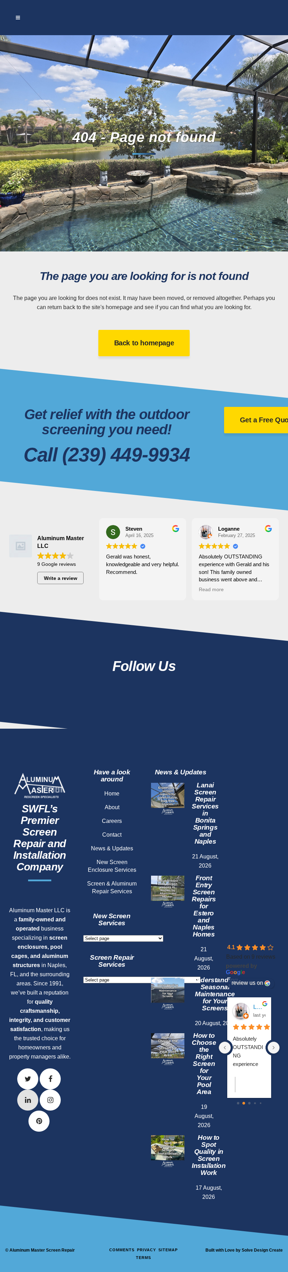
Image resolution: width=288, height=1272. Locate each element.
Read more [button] (211, 589)
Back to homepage (144, 343)
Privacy (146, 1250)
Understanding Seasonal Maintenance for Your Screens (215, 994)
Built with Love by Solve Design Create (244, 1250)
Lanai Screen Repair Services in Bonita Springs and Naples (205, 813)
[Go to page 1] (243, 1103)
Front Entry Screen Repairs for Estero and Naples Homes (204, 906)
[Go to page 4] (260, 1103)
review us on (247, 983)
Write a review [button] (60, 578)
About (112, 807)
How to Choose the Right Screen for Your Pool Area (204, 1063)
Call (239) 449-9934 (107, 455)
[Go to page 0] (238, 1103)
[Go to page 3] (255, 1103)
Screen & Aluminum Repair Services (112, 887)
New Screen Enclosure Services (112, 866)
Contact (112, 835)
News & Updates (112, 848)
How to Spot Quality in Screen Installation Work (208, 1155)
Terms (143, 1257)
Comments (122, 1250)
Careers (112, 821)
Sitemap (168, 1250)
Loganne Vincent (259, 1007)
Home (111, 794)
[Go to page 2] (249, 1103)
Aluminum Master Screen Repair (42, 1250)
